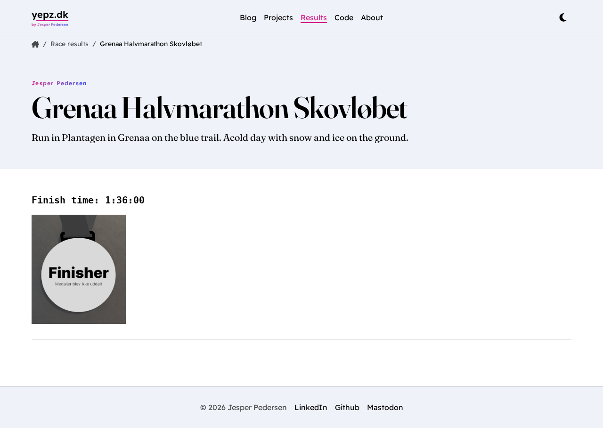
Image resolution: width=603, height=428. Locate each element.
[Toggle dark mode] (562, 17)
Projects (278, 17)
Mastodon (385, 407)
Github (347, 407)
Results (314, 17)
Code (343, 17)
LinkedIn (310, 407)
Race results (69, 44)
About (372, 17)
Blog (248, 17)
